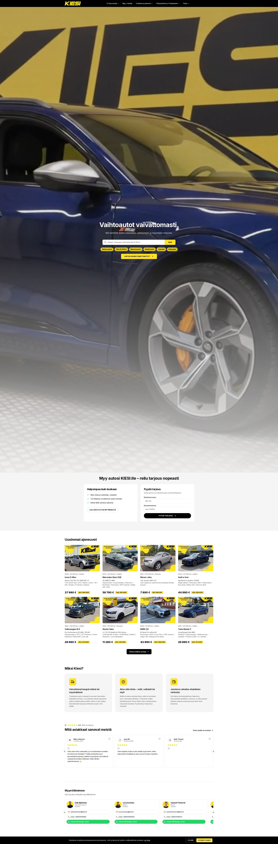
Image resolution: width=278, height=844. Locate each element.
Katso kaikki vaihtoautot (137, 256)
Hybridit (161, 249)
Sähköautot (149, 249)
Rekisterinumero (150, 497)
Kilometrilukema (150, 505)
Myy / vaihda (127, 3)
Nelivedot (172, 249)
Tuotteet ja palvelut (143, 3)
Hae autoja (113, 3)
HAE (170, 242)
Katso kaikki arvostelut (202, 730)
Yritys (185, 3)
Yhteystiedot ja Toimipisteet (167, 3)
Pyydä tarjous (166, 516)
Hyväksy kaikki (204, 840)
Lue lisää (147, 840)
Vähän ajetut (107, 249)
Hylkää (191, 840)
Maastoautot (136, 249)
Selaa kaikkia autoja (137, 652)
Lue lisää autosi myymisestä (102, 510)
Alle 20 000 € (121, 249)
